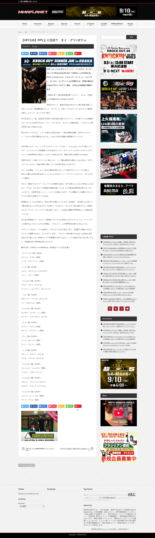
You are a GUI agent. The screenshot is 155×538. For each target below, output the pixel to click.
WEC (132, 494)
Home (19, 32)
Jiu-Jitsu (95, 498)
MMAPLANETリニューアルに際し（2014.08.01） (110, 529)
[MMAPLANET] (33, 13)
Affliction (102, 495)
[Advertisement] (77, 426)
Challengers (109, 497)
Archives (21, 503)
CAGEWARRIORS (111, 495)
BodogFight (87, 500)
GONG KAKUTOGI (121, 498)
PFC (98, 500)
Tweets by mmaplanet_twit (28, 493)
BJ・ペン (89, 498)
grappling (97, 495)
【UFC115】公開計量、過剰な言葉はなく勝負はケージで (75, 449)
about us (91, 495)
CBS (129, 498)
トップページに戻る (27, 465)
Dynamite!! (94, 500)
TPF (100, 498)
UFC (26, 32)
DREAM (125, 495)
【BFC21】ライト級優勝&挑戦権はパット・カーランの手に (39, 449)
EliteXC (86, 495)
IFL (84, 498)
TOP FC (119, 495)
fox (110, 500)
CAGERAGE (104, 500)
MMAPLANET (81, 535)
